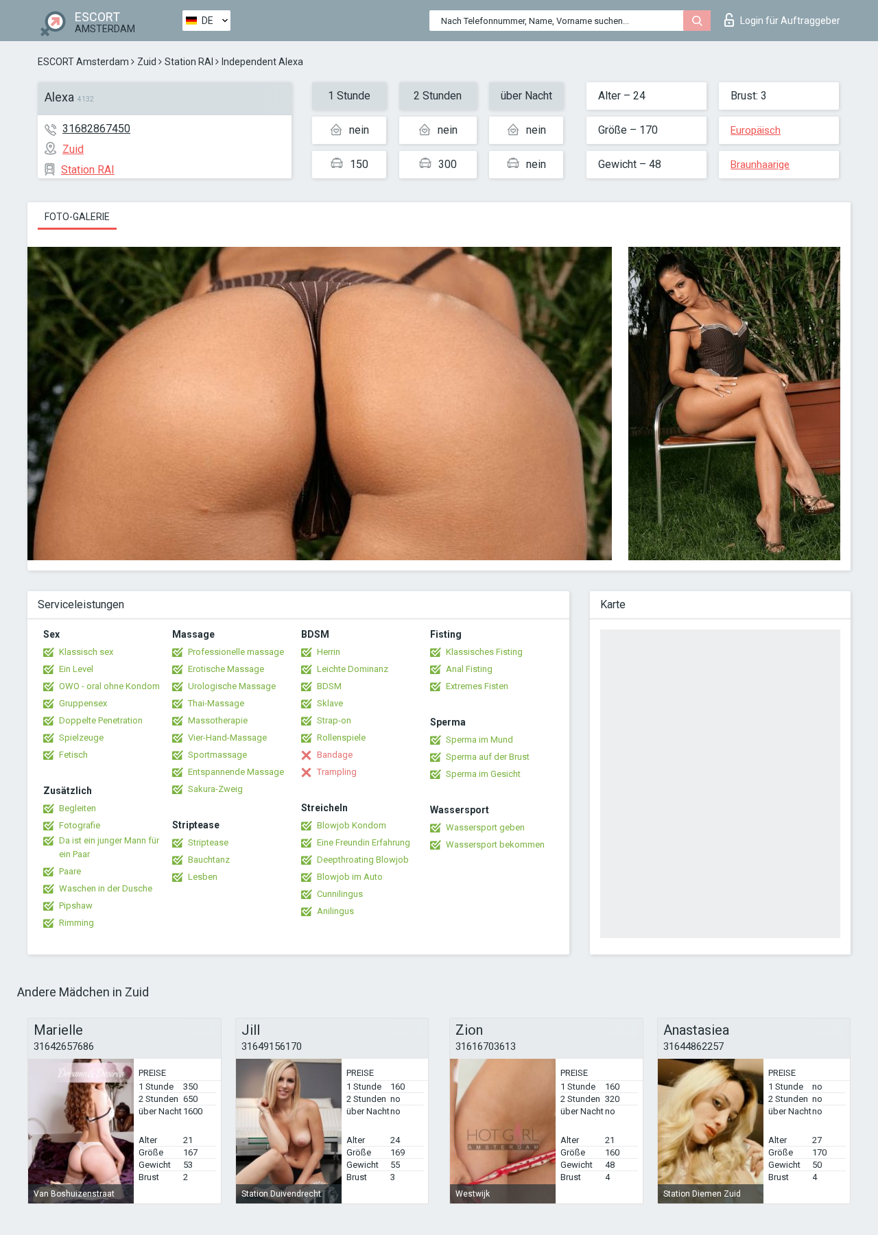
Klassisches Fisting (484, 652)
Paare (70, 871)
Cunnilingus (340, 894)
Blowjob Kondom (351, 825)
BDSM (329, 686)
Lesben (202, 877)
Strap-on (334, 720)
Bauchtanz (209, 859)
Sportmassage (217, 755)
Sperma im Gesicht (483, 774)
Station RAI (189, 61)
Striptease (208, 842)
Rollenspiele (341, 737)
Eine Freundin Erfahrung (363, 842)
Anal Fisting (469, 669)
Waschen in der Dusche (105, 888)
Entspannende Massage (236, 772)
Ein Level (76, 669)
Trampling (337, 772)
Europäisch (756, 130)
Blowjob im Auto (350, 877)
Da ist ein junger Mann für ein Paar (109, 847)
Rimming (76, 923)
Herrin (328, 652)
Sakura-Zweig (215, 789)
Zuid (146, 61)
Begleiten (77, 808)
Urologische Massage (232, 686)
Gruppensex (83, 703)
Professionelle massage (236, 652)
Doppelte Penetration (101, 720)
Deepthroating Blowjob (363, 859)
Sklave (330, 703)
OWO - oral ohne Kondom (109, 686)
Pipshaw (76, 905)
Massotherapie (218, 720)
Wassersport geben (485, 827)
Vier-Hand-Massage (227, 737)
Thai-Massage (216, 703)
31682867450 (96, 128)
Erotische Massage (226, 669)
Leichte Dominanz (352, 669)
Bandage (335, 755)
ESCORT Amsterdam (83, 61)
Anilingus (335, 911)
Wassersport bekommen (495, 844)
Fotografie (79, 825)
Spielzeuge (81, 737)
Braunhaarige (760, 164)
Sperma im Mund (479, 739)
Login (790, 20)
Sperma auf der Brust (488, 757)
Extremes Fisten (477, 686)
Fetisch (73, 755)
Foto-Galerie (77, 216)
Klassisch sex (86, 652)
